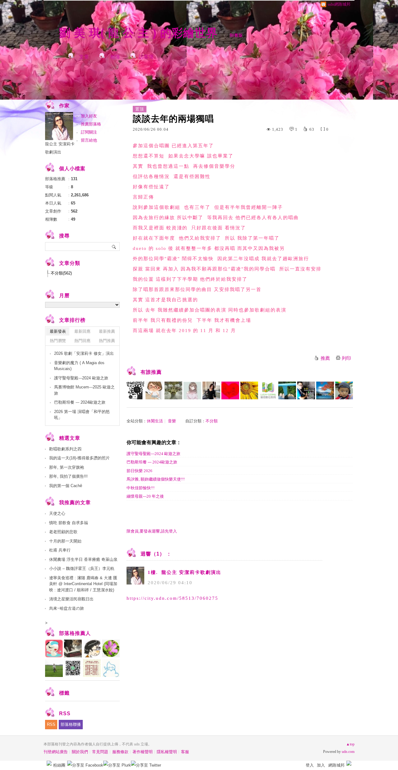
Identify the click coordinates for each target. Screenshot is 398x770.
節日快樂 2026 (139, 470)
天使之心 (57, 513)
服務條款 (120, 751)
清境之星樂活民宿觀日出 (71, 599)
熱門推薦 (107, 340)
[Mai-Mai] (344, 390)
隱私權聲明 (167, 751)
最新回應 (82, 331)
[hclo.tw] (306, 390)
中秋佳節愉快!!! (141, 488)
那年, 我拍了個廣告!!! (68, 476)
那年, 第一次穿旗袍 (66, 467)
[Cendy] (154, 390)
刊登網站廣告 (56, 751)
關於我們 (80, 751)
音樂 (172, 421)
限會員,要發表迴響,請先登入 (152, 531)
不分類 (212, 421)
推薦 (325, 358)
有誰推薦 (151, 372)
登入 (310, 765)
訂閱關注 (89, 132)
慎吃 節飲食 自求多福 (68, 522)
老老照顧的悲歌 (63, 531)
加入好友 (89, 116)
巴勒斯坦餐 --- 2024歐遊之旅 (152, 462)
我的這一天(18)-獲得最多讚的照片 (79, 458)
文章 (84, 56)
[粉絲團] (49, 763)
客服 (185, 751)
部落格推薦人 (75, 633)
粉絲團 (59, 765)
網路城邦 (336, 765)
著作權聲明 (142, 751)
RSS (51, 724)
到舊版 (236, 35)
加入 (321, 765)
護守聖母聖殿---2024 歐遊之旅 (153, 453)
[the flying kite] (287, 390)
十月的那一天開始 (65, 541)
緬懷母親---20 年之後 (145, 496)
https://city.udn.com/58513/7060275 (172, 598)
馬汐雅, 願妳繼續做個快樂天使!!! (156, 479)
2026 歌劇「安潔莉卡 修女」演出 (84, 353)
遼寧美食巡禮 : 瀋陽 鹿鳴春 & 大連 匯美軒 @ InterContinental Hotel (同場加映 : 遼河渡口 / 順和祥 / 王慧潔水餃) (83, 583)
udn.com (348, 751)
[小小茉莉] (211, 390)
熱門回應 (82, 340)
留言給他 (89, 140)
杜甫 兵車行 (60, 550)
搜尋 (114, 246)
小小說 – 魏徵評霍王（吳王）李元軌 (81, 568)
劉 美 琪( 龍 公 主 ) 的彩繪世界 (140, 32)
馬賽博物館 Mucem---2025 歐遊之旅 (84, 390)
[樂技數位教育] (268, 390)
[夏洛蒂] (135, 390)
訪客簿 (146, 56)
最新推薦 (107, 331)
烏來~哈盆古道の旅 (66, 608)
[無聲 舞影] (249, 390)
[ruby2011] (230, 390)
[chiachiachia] (173, 390)
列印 (346, 358)
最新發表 (58, 331)
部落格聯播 (71, 724)
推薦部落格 (91, 124)
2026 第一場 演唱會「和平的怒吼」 (82, 414)
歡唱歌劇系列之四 (65, 449)
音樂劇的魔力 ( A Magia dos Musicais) (79, 365)
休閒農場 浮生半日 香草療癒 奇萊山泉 (83, 559)
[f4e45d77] (192, 390)
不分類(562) (61, 273)
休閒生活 (155, 421)
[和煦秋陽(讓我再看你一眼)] (325, 390)
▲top (350, 744)
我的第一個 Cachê (65, 485)
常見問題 (100, 751)
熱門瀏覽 (58, 340)
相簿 (115, 56)
